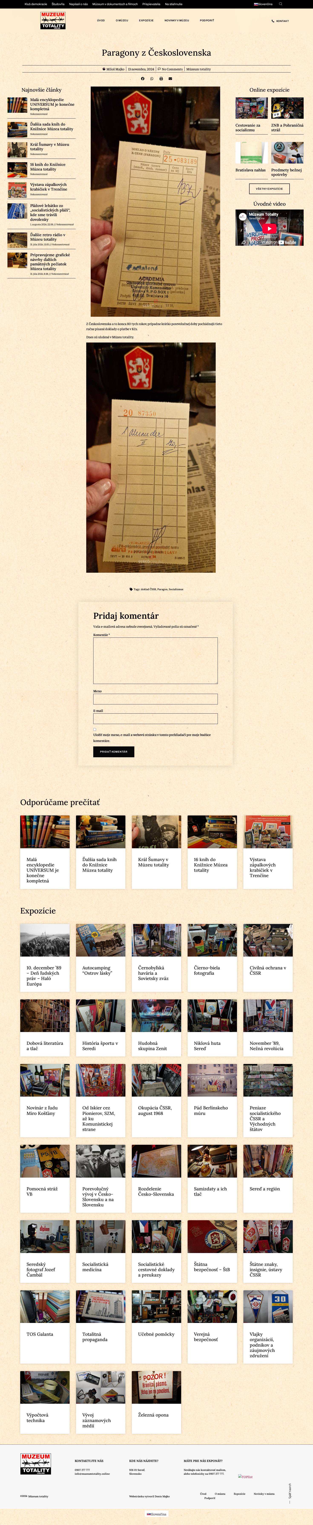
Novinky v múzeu (177, 20)
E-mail (98, 710)
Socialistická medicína (95, 1266)
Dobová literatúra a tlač (45, 1045)
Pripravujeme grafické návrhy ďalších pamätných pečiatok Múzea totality (50, 261)
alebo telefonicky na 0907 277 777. (204, 1473)
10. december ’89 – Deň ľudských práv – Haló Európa (44, 976)
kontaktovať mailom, (213, 1470)
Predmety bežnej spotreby (286, 172)
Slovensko (135, 1473)
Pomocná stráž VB (42, 1191)
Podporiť (207, 20)
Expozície (146, 20)
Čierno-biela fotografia (207, 970)
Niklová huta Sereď (207, 1045)
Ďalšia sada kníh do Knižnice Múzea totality (51, 126)
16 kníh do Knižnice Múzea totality (48, 167)
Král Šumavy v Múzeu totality (49, 147)
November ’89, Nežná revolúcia (266, 1045)
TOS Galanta (40, 1334)
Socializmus (176, 589)
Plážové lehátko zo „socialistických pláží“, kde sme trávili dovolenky (50, 212)
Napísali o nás (78, 4)
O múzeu (122, 20)
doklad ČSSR (148, 589)
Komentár (101, 634)
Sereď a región (265, 1189)
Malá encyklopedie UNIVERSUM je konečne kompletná (52, 104)
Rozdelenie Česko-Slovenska (156, 1191)
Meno (97, 691)
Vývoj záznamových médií (96, 1420)
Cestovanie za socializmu (247, 127)
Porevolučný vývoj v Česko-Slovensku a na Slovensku (98, 1197)
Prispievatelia (151, 4)
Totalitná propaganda (95, 1336)
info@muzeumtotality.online (92, 1473)
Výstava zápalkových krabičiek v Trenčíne (48, 187)
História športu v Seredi (100, 1045)
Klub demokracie (36, 4)
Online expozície (270, 90)
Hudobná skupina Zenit (152, 1045)
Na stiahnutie (173, 4)
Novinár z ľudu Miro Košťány (42, 1110)
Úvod (101, 20)
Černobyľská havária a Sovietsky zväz (153, 973)
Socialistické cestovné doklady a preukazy (156, 1269)
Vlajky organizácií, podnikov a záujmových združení (262, 1345)
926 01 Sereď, (137, 1470)
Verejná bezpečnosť (206, 1336)
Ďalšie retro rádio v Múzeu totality (47, 237)
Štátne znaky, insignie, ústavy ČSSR (266, 1269)
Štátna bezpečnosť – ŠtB (212, 1266)
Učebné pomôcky (156, 1334)
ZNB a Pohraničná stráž (287, 127)
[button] (142, 79)
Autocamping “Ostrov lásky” (97, 970)
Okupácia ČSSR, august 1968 (155, 1110)
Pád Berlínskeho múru (211, 1110)
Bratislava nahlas (250, 170)
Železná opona (153, 1415)
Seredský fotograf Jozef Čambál (41, 1269)
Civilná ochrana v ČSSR (268, 970)
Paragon (162, 589)
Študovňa (58, 4)
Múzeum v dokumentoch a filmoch (115, 4)
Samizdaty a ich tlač (210, 1191)
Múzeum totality (198, 69)
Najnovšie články (42, 90)
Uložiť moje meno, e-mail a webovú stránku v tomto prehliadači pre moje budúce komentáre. (152, 737)
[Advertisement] (36, 630)
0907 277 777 (82, 1470)
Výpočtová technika (37, 1417)
